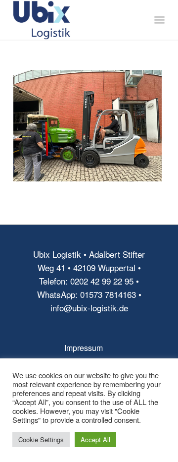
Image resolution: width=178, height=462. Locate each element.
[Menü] (159, 20)
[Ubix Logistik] (73, 20)
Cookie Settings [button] (41, 439)
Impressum (83, 347)
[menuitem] (159, 20)
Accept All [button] (95, 439)
